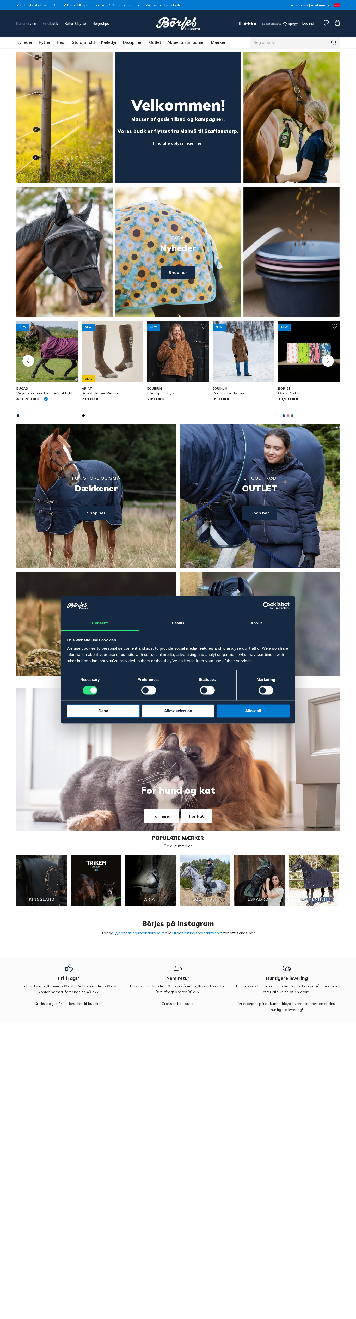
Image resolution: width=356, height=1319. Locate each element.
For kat (196, 816)
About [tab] (256, 623)
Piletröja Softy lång (229, 393)
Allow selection (178, 711)
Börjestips (101, 23)
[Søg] (334, 42)
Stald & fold (83, 42)
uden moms (299, 5)
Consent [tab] (100, 623)
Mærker (218, 42)
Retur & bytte (75, 23)
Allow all (253, 711)
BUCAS (22, 388)
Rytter (45, 42)
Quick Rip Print (290, 393)
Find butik (50, 23)
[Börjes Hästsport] (178, 23)
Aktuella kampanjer (186, 42)
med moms (320, 5)
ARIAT (87, 388)
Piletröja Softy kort (163, 393)
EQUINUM (154, 388)
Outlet (155, 42)
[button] (267, 23)
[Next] (328, 361)
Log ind (308, 23)
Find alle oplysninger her (178, 143)
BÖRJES (284, 388)
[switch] (148, 690)
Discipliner (133, 42)
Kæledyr (109, 42)
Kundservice (26, 23)
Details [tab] (178, 623)
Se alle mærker (178, 845)
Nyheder (24, 42)
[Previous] (28, 361)
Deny (103, 711)
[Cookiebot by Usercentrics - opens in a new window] (267, 606)
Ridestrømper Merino (100, 393)
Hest (61, 42)
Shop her (178, 272)
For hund (161, 816)
